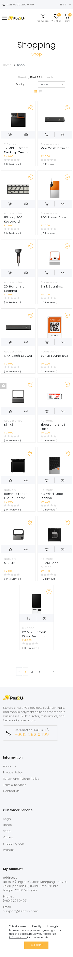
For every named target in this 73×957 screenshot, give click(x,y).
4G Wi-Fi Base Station (52, 496)
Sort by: (20, 84)
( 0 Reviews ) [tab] (12, 164)
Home (7, 65)
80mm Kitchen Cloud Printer (16, 496)
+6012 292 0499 (32, 734)
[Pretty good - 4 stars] (15, 160)
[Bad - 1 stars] (5, 160)
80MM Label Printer (50, 565)
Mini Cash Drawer (55, 148)
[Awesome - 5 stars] (18, 160)
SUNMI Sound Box (54, 356)
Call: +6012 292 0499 (19, 4)
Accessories (50, 144)
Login (7, 819)
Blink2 (8, 425)
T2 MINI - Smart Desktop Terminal (18, 150)
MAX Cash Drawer (18, 356)
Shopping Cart (13, 844)
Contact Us (11, 791)
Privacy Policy (13, 772)
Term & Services (14, 785)
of (35, 77)
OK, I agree (36, 945)
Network (47, 421)
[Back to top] (56, 944)
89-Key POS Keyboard (13, 219)
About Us (9, 766)
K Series (28, 628)
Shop (7, 831)
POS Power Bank (54, 217)
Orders (8, 837)
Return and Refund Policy (21, 779)
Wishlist (8, 850)
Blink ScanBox (52, 286)
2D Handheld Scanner (14, 288)
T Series (10, 144)
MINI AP (9, 563)
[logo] (13, 701)
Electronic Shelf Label (53, 427)
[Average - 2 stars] (8, 160)
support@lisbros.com (20, 911)
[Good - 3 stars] (12, 160)
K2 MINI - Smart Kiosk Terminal (34, 634)
